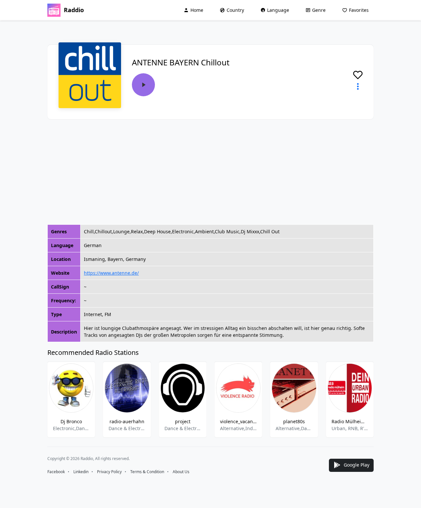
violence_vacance (238, 421)
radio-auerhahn (127, 421)
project (182, 421)
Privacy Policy (109, 471)
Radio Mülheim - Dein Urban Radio (350, 421)
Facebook (56, 471)
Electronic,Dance (71, 428)
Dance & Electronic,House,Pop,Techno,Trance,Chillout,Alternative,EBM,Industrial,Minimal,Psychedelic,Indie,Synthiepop (127, 428)
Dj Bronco (71, 421)
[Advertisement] (210, 172)
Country (235, 10)
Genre (319, 10)
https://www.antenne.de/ (111, 273)
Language (278, 10)
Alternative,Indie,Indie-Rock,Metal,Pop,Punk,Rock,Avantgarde (238, 428)
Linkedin (80, 471)
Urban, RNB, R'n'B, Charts (350, 428)
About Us (181, 471)
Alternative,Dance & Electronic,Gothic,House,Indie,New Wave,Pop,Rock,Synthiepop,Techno (294, 428)
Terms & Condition (147, 471)
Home (196, 10)
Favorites (359, 10)
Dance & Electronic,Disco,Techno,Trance (182, 428)
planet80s (294, 421)
